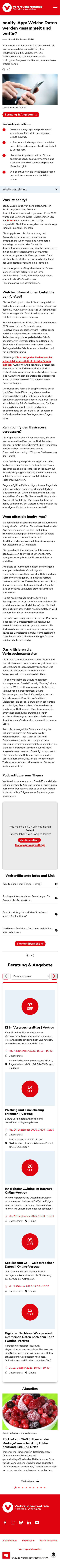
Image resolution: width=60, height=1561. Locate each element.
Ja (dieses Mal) (29, 840)
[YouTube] (37, 1523)
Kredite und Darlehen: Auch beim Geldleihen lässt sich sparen (27, 930)
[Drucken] (3, 69)
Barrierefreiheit (48, 1540)
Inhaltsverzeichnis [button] (14, 189)
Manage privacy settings (30, 845)
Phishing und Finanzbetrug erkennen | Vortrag (24, 1112)
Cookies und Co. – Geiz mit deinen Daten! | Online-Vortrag (29, 1265)
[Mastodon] (21, 1523)
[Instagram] (13, 1523)
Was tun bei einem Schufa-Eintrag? (21, 884)
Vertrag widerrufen (30, 1549)
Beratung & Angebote (19, 114)
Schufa (11, 220)
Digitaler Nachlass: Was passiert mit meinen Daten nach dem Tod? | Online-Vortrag (29, 1337)
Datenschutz (10, 1540)
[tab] (15, 1487)
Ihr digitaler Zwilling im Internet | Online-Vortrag (29, 1191)
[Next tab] (54, 976)
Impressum (28, 1540)
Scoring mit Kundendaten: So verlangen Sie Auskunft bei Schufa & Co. (26, 898)
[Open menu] (6, 1555)
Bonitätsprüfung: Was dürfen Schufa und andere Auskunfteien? (24, 914)
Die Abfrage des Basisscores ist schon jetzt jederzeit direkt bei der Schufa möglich (27, 361)
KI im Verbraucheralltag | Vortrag (29, 1027)
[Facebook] (5, 1523)
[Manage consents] (53, 1554)
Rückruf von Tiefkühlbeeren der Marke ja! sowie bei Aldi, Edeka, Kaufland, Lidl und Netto (25, 1443)
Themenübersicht (28, 943)
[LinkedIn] (29, 1523)
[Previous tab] (5, 976)
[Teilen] (8, 69)
